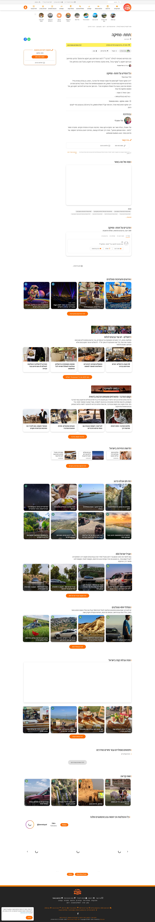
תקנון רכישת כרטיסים (84, 917)
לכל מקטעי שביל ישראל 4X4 (77, 596)
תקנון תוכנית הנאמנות (73, 917)
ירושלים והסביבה (76, 903)
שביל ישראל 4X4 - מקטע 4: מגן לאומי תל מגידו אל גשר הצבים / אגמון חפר (93, 587)
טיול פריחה (103, 51)
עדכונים (104, 236)
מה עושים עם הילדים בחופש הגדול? (120, 803)
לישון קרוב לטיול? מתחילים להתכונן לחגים (66, 803)
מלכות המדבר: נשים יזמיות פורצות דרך (120, 427)
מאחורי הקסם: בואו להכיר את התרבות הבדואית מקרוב (36, 427)
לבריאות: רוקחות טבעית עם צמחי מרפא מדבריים (92, 427)
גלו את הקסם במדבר (77, 437)
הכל (128, 236)
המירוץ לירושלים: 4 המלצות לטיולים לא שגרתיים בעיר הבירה (37, 366)
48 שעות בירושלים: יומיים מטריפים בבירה (121, 365)
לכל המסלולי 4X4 (77, 647)
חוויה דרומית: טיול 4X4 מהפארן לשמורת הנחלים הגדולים (93, 639)
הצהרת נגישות (62, 917)
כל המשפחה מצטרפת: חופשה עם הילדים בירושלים (37, 536)
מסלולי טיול (86, 900)
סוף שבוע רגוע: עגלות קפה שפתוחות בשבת (91, 730)
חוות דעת (120, 236)
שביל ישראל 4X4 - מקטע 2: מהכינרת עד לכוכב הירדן (36, 588)
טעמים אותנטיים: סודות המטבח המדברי (66, 427)
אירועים (72, 900)
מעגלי (113, 51)
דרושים (90, 898)
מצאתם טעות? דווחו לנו (72, 152)
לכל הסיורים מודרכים (77, 762)
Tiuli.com (102, 919)
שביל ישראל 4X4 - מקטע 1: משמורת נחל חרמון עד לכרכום (63, 588)
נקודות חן (79, 900)
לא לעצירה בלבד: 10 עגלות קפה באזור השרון (37, 730)
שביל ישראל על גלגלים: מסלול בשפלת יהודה (38, 803)
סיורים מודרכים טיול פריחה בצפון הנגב (103, 211)
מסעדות (66, 900)
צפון (87, 903)
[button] (35, 14)
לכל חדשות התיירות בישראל (77, 466)
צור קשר (98, 898)
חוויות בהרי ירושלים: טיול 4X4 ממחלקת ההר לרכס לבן (65, 639)
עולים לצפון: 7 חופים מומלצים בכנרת (93, 508)
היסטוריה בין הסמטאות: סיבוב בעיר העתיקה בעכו (118, 536)
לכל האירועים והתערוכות (77, 314)
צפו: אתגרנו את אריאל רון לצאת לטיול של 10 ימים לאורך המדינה (92, 536)
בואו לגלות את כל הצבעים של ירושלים (77, 377)
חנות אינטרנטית (69, 898)
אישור (29, 917)
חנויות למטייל (81, 898)
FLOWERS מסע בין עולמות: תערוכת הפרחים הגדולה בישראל (36, 305)
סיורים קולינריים (125, 754)
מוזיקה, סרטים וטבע (95, 804)
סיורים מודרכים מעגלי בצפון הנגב (122, 211)
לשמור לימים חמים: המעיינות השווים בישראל (66, 536)
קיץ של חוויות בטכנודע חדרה (93, 306)
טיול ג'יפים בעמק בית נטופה (121, 640)
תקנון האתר (93, 917)
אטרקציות (94, 900)
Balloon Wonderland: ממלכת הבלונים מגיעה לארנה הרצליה (120, 305)
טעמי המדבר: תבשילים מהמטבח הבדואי (64, 508)
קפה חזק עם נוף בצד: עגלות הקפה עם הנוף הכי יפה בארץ (64, 730)
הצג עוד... (128, 217)
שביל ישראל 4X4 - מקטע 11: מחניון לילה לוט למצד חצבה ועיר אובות (119, 588)
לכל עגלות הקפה (77, 736)
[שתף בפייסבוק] (25, 39)
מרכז (83, 903)
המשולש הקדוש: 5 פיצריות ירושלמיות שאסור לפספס (93, 365)
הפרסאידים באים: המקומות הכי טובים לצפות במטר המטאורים (38, 508)
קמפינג (60, 900)
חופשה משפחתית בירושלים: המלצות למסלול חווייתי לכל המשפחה (65, 366)
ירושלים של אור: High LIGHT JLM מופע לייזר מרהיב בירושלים (64, 305)
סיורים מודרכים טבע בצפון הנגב (83, 211)
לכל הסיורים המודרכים (74, 45)
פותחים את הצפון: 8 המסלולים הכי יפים (119, 508)
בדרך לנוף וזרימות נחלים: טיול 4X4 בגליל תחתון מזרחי (36, 639)
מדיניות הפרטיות (25, 913)
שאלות (112, 236)
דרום (68, 903)
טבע (94, 51)
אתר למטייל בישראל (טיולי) (73, 919)
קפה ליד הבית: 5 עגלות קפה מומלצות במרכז (122, 730)
